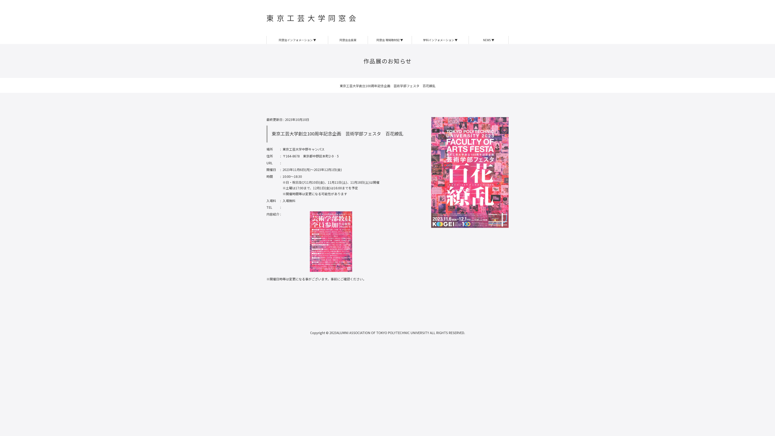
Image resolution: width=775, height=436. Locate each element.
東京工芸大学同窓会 (312, 18)
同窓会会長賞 (347, 40)
